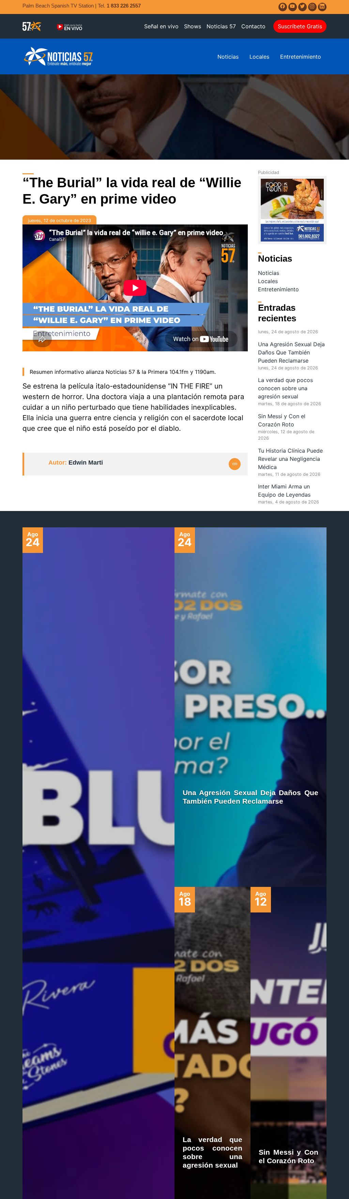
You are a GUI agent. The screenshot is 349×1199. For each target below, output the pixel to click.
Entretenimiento (300, 56)
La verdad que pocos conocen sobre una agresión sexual (285, 388)
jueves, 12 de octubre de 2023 (59, 220)
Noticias (228, 56)
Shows (192, 26)
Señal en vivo (161, 26)
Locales (259, 56)
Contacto (253, 26)
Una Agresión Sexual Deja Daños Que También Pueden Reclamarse (291, 352)
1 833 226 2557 (124, 6)
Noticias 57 (221, 26)
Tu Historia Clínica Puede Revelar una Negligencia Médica (290, 458)
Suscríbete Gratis (300, 26)
